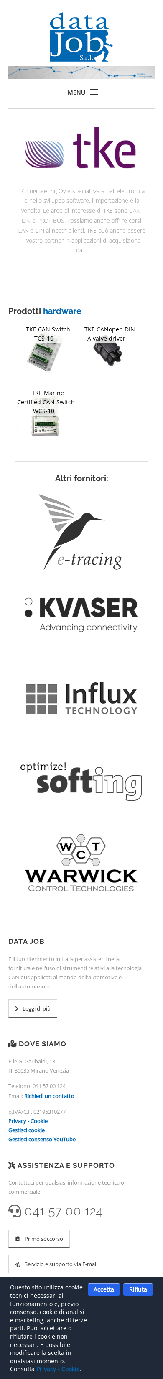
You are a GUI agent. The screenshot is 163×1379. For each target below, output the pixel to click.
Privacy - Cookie (28, 1121)
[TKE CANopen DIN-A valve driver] (108, 352)
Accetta (104, 1289)
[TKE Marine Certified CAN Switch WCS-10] (46, 415)
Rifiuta (138, 1289)
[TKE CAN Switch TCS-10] (46, 352)
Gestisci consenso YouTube (42, 1139)
